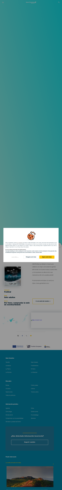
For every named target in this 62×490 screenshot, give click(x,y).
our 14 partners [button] (19, 242)
